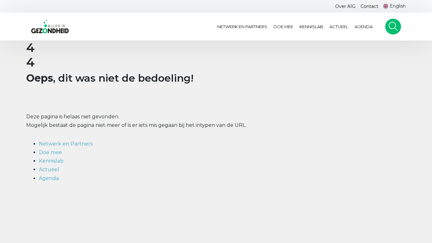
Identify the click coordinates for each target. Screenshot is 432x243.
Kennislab (311, 26)
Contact (369, 6)
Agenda (364, 26)
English (398, 6)
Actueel (339, 26)
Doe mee (283, 26)
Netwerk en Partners (242, 26)
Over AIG (345, 6)
